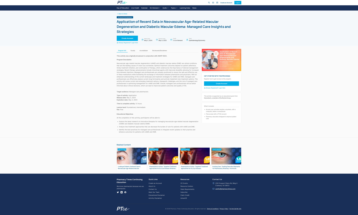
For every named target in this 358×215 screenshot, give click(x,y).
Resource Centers (186, 186)
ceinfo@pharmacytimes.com (225, 189)
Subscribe (183, 192)
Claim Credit (184, 195)
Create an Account (226, 2)
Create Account (127, 38)
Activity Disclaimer (155, 198)
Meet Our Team (154, 192)
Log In (238, 2)
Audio (165, 8)
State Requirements (187, 189)
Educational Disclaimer (157, 195)
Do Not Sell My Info (235, 209)
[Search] (209, 3)
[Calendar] (217, 3)
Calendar (144, 8)
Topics (173, 8)
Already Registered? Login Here (128, 42)
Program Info (122, 50)
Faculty (133, 50)
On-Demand (154, 8)
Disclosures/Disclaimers (159, 50)
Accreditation (144, 50)
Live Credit (135, 8)
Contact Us (153, 189)
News (194, 8)
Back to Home (123, 14)
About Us (152, 186)
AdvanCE (183, 198)
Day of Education (123, 8)
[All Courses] (213, 3)
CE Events (184, 183)
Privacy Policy (224, 209)
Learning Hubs (185, 8)
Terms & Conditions (213, 209)
